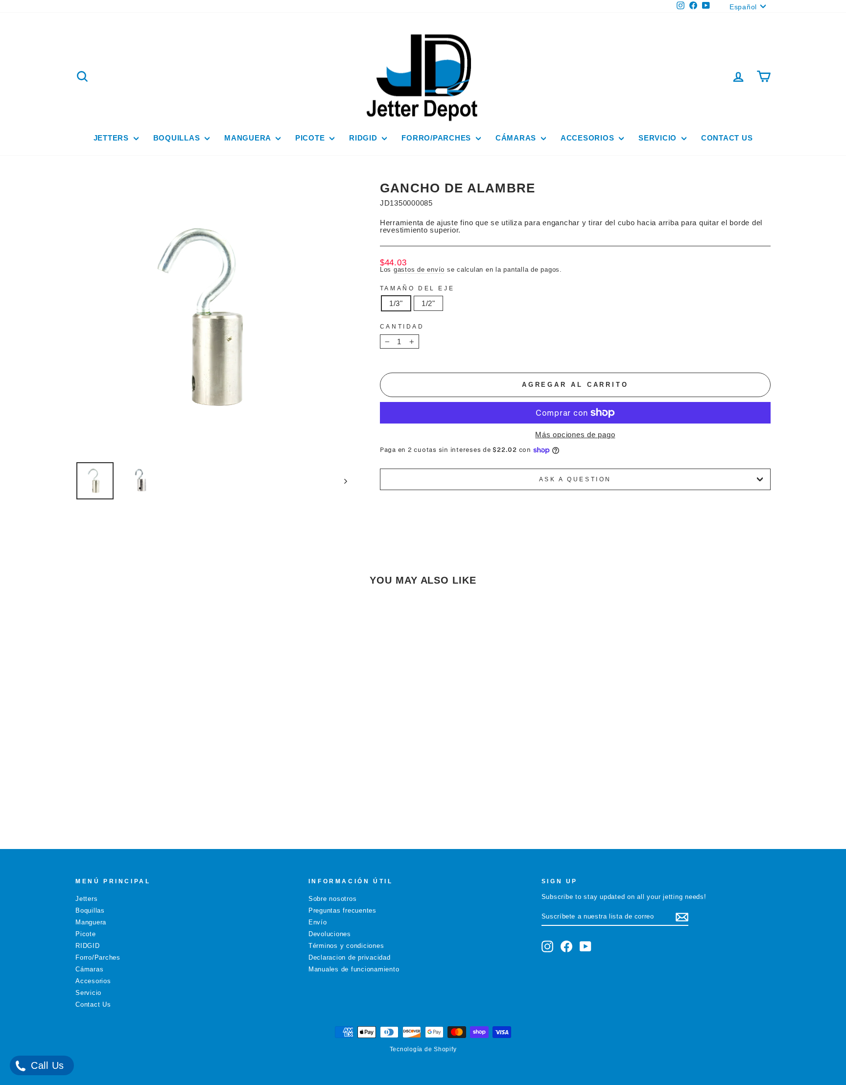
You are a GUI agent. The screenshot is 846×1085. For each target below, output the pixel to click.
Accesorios (588, 138)
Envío (317, 922)
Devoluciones (329, 934)
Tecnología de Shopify (423, 1049)
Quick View (158, 765)
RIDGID (364, 138)
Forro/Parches (437, 138)
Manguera (248, 138)
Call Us (45, 1065)
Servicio (658, 138)
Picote (311, 138)
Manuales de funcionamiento (354, 969)
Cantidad (402, 327)
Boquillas (178, 138)
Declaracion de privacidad (349, 957)
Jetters (112, 138)
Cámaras (517, 138)
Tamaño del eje (417, 288)
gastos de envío (419, 269)
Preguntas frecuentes (342, 910)
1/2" (428, 303)
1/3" (396, 303)
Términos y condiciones (346, 945)
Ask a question (575, 479)
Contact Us (727, 138)
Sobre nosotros (332, 898)
